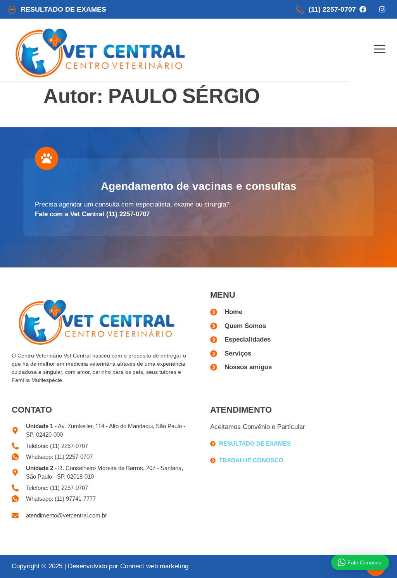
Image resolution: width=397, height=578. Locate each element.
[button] (379, 49)
